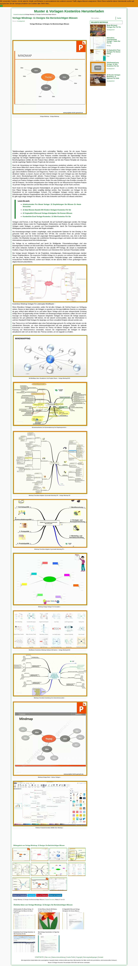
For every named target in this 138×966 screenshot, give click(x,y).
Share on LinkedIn (55, 895)
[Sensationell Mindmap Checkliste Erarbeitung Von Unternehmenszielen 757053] (21, 891)
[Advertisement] (49, 33)
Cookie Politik (70, 957)
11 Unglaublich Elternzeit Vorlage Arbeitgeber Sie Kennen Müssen (47, 213)
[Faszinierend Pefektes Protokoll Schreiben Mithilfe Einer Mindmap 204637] (58, 891)
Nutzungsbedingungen (90, 957)
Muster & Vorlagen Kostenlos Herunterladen (69, 11)
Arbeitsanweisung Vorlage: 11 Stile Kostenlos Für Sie (113, 64)
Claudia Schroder (49, 899)
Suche (119, 18)
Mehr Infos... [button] (45, 3)
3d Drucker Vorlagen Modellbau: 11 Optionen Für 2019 (113, 76)
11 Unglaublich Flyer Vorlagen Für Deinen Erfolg (113, 51)
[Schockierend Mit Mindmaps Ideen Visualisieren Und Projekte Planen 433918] (58, 861)
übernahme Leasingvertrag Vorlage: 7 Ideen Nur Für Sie (113, 40)
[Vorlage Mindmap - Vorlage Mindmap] (49, 114)
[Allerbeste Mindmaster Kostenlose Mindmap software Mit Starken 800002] (76, 876)
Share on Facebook (19, 895)
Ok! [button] (1, 6)
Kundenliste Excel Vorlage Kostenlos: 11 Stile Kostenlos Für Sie (47, 216)
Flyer (108, 56)
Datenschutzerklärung (58, 957)
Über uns (47, 957)
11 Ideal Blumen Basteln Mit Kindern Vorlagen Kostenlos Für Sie (47, 210)
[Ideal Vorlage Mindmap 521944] (21, 861)
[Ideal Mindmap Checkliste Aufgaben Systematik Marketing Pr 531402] (21, 876)
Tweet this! (31, 895)
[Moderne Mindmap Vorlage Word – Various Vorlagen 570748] (39, 891)
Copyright (79, 957)
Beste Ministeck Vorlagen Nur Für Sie (114, 26)
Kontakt (100, 957)
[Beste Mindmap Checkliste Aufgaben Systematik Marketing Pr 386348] (39, 876)
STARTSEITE (39, 957)
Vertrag (109, 45)
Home (15, 14)
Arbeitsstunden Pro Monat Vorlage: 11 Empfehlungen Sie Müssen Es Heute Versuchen (23, 910)
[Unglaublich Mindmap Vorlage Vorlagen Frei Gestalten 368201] (58, 876)
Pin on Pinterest (42, 895)
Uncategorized (21, 14)
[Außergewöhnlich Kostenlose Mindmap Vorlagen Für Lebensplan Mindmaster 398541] (39, 861)
